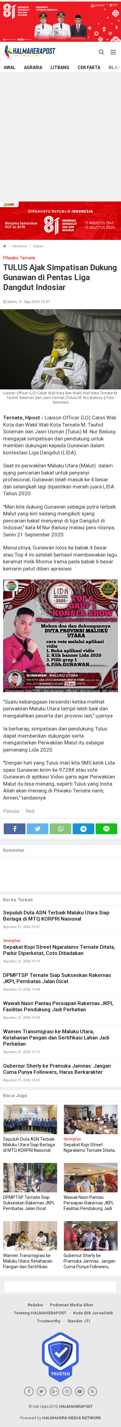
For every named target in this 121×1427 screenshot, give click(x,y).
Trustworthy (48, 1321)
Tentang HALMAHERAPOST (40, 1313)
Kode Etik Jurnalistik (93, 1313)
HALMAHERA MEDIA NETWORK (71, 1418)
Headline (19, 246)
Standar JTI (78, 1321)
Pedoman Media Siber (72, 1305)
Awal (10, 67)
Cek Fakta (89, 67)
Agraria (33, 67)
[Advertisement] (60, 136)
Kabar (38, 246)
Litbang (60, 67)
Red (30, 811)
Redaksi (35, 1305)
